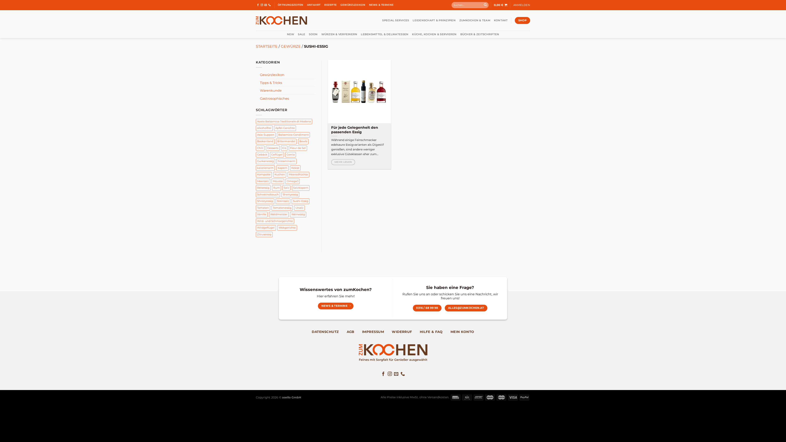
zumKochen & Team (474, 20)
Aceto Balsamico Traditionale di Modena (284, 121)
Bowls (303, 141)
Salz (286, 187)
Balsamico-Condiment (293, 134)
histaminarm (286, 161)
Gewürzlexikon (272, 75)
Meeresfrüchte (298, 174)
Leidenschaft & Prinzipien (434, 20)
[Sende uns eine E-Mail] (265, 5)
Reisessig (263, 187)
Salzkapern (300, 187)
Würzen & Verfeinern (339, 34)
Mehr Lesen (343, 162)
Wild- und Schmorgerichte (275, 221)
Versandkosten (437, 397)
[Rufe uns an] (269, 5)
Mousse (278, 181)
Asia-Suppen (265, 134)
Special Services (395, 20)
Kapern (282, 167)
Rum (276, 187)
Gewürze (291, 46)
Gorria (291, 154)
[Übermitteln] (485, 5)
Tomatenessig (282, 207)
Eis (284, 147)
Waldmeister (278, 214)
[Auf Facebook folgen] (258, 5)
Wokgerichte (287, 227)
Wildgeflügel (266, 227)
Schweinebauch (268, 194)
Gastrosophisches (274, 98)
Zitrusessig (264, 234)
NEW (290, 34)
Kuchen (279, 174)
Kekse (295, 167)
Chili (260, 147)
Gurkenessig (265, 161)
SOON (313, 34)
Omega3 (292, 181)
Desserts (272, 147)
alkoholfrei (264, 128)
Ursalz (299, 207)
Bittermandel (286, 141)
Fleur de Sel (298, 147)
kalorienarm (265, 167)
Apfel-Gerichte (285, 128)
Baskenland (265, 141)
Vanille (261, 214)
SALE (301, 34)
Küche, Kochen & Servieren (434, 34)
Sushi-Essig (300, 201)
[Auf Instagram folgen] (262, 5)
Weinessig (298, 214)
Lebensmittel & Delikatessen (384, 34)
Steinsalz (283, 201)
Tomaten (263, 207)
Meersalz (263, 181)
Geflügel (277, 154)
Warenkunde (271, 90)
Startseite (267, 46)
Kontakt (501, 20)
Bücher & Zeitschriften (479, 34)
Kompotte (264, 174)
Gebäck (262, 154)
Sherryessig (290, 194)
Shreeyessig (265, 201)
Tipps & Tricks (271, 83)
